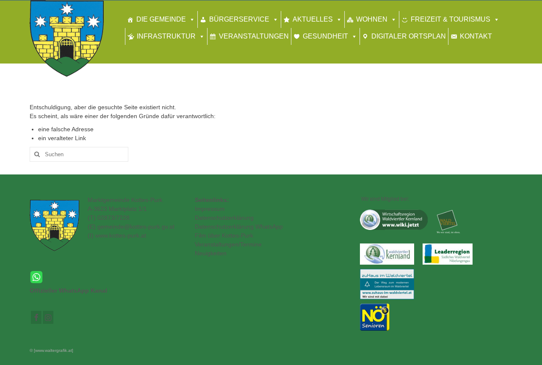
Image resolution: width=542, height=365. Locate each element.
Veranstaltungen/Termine (228, 244)
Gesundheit (325, 36)
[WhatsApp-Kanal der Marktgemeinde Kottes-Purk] (106, 277)
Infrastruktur (166, 36)
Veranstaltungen (254, 36)
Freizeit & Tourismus (450, 19)
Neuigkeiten (211, 253)
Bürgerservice (239, 19)
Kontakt (476, 36)
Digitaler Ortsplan (408, 36)
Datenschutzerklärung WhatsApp (239, 226)
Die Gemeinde (161, 19)
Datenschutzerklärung (224, 217)
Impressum (210, 208)
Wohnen (371, 19)
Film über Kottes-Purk (224, 235)
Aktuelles (313, 19)
